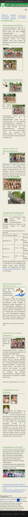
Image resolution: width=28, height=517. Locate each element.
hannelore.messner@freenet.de (12, 269)
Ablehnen (12, 515)
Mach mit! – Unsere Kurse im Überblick (5, 17)
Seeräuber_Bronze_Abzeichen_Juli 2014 (15, 490)
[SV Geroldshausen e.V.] (3, 5)
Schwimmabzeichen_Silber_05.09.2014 (14, 484)
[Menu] (26, 9)
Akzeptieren (4, 515)
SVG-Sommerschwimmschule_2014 (13, 492)
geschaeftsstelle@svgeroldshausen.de (14, 1)
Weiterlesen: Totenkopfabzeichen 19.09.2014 (14, 382)
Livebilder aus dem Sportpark (13, 17)
